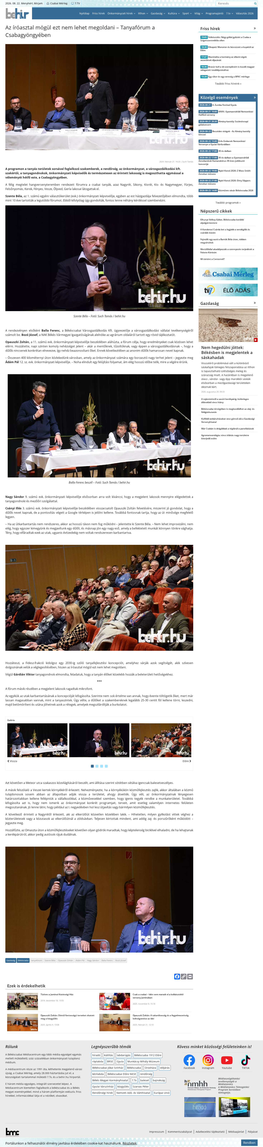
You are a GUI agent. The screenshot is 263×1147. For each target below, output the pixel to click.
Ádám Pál (80, 960)
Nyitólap (84, 13)
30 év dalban (224, 151)
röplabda (97, 1061)
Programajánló (214, 13)
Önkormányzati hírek (120, 13)
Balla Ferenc (107, 960)
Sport (186, 13)
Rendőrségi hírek (102, 1092)
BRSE (110, 1061)
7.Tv (134, 1080)
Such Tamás (187, 161)
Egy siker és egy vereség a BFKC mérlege (229, 76)
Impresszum (156, 1131)
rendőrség (146, 1074)
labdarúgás (123, 1055)
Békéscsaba (23, 960)
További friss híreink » (228, 83)
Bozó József (120, 960)
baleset (144, 1080)
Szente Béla (50, 960)
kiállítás (108, 1055)
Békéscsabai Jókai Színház (107, 1067)
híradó (96, 1055)
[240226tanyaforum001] (99, 740)
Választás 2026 (245, 13)
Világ (197, 13)
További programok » (228, 202)
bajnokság (159, 1080)
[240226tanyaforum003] (37, 740)
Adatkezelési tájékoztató (210, 1131)
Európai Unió (161, 1092)
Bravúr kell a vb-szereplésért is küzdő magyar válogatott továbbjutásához (227, 68)
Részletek (130, 1143)
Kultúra (173, 13)
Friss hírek (98, 13)
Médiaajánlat (236, 1131)
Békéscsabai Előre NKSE (122, 1074)
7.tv (228, 13)
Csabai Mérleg (58, 3)
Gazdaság (157, 13)
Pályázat (253, 1131)
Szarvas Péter (141, 1086)
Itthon (142, 13)
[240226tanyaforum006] (161, 740)
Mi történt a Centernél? (212, 259)
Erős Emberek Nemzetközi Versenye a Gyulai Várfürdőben (222, 143)
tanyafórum (36, 960)
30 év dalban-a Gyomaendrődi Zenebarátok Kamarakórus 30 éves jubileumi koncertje (224, 161)
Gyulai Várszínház (103, 1086)
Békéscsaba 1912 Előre (147, 1055)
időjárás (165, 1067)
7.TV (77, 3)
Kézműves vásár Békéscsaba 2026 (235, 190)
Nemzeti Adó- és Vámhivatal (133, 1092)
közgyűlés (123, 1086)
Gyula (120, 1061)
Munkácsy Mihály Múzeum (143, 1061)
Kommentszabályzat (180, 1131)
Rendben (249, 1143)
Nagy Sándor (93, 960)
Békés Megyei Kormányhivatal (110, 1080)
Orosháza (150, 1067)
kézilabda (98, 1074)
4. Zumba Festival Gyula (224, 104)
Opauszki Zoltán (65, 960)
